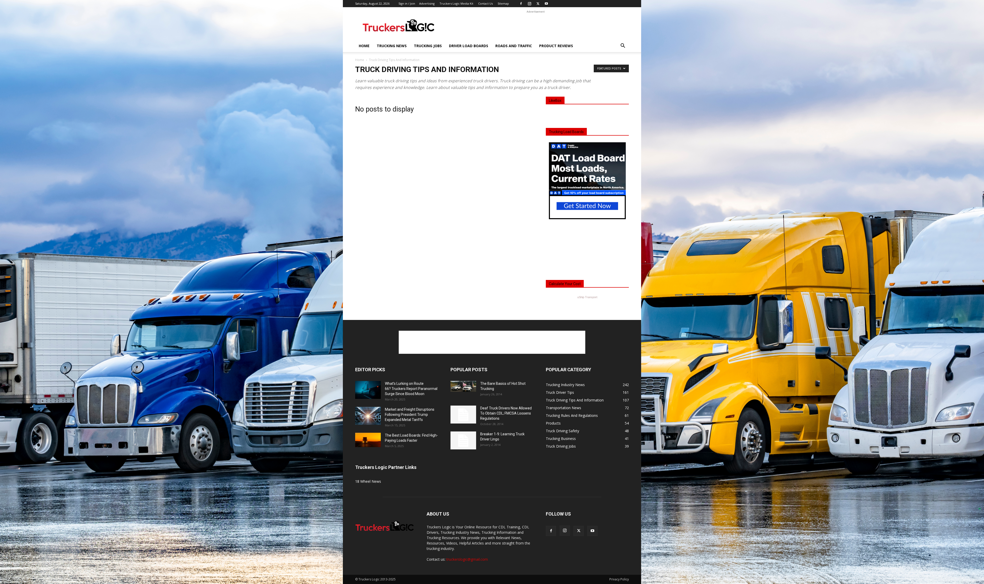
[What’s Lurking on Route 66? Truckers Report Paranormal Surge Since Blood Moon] (368, 390)
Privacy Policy (619, 579)
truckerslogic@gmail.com (467, 559)
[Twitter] (538, 3)
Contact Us (485, 3)
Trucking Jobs (428, 45)
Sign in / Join (406, 3)
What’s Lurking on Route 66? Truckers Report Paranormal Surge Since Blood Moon (411, 388)
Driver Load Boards (468, 45)
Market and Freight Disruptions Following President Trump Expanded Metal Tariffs (409, 414)
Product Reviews (556, 45)
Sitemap (503, 3)
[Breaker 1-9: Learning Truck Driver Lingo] (463, 440)
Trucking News (392, 45)
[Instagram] (529, 3)
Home (364, 45)
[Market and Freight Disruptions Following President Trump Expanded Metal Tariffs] (368, 416)
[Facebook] (521, 3)
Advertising (427, 3)
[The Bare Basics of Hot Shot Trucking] (463, 386)
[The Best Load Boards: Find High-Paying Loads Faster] (368, 440)
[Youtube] (546, 3)
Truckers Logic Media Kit (456, 3)
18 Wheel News (368, 481)
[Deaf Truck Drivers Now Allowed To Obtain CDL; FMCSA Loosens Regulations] (463, 415)
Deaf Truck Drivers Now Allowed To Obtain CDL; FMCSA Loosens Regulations (506, 413)
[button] (623, 46)
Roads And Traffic (513, 45)
